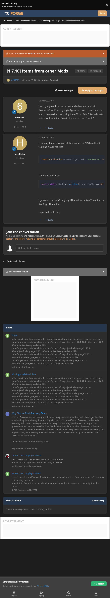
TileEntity (18, 466)
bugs (14, 335)
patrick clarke (19, 448)
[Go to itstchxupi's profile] (7, 336)
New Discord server (18, 271)
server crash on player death (26, 455)
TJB (15, 490)
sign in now (69, 235)
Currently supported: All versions (25, 61)
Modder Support (50, 80)
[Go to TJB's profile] (7, 474)
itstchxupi (18, 367)
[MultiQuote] (40, 128)
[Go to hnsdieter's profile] (20, 143)
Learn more (5, 5)
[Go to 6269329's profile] (8, 80)
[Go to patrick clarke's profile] (7, 414)
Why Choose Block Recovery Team (29, 413)
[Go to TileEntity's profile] (7, 456)
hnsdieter (19, 154)
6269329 (15, 80)
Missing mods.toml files (24, 374)
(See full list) (98, 500)
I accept (100, 583)
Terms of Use (43, 586)
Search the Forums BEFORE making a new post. (32, 53)
